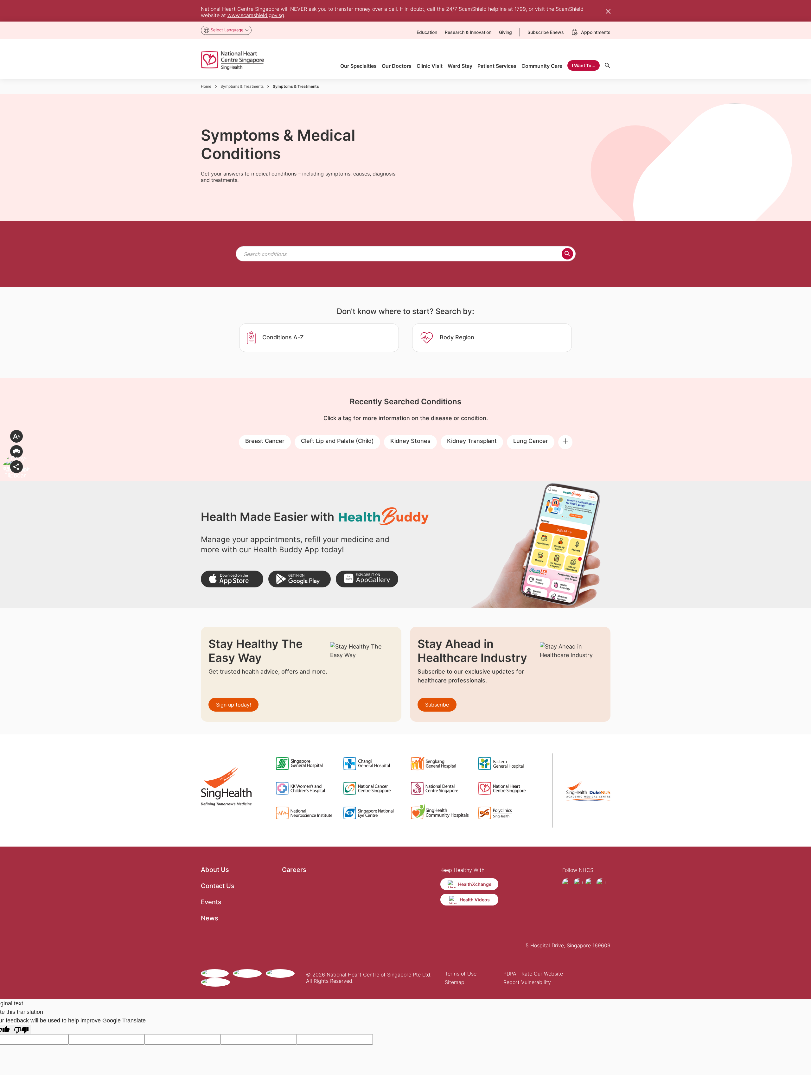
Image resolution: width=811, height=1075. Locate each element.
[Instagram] (578, 882)
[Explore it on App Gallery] (367, 579)
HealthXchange (474, 884)
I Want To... (583, 65)
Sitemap (454, 982)
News (209, 918)
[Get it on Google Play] (299, 579)
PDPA (509, 973)
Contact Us (217, 886)
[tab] (319, 337)
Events (211, 902)
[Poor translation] (21, 1029)
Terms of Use (460, 973)
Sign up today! (233, 704)
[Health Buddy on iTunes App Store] (232, 579)
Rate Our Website (542, 973)
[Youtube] (589, 882)
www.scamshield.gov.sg (255, 15)
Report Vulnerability (527, 982)
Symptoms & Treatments (242, 86)
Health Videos (475, 899)
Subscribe (437, 704)
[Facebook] (566, 882)
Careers (294, 869)
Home (206, 86)
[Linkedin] (601, 882)
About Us (215, 869)
